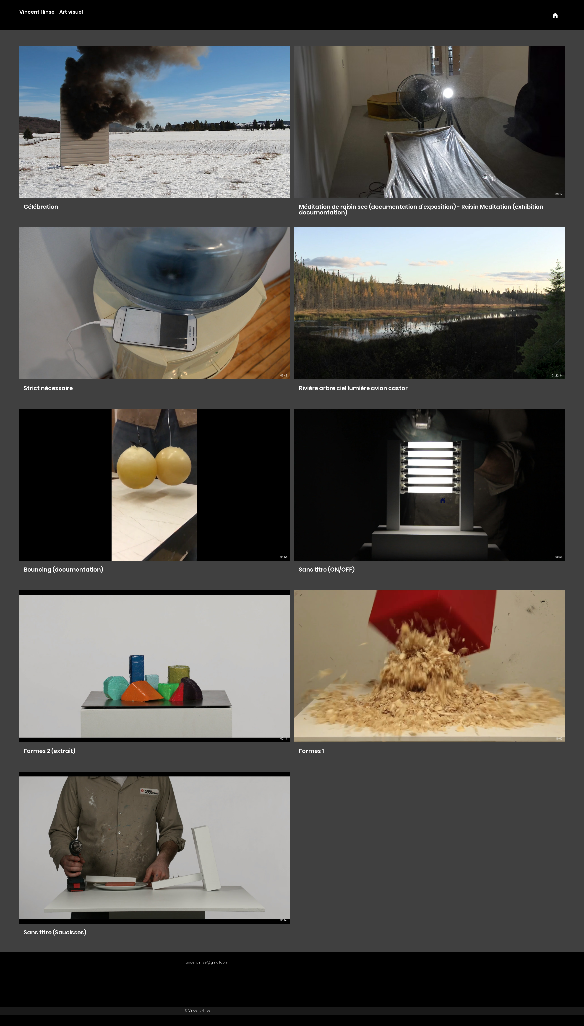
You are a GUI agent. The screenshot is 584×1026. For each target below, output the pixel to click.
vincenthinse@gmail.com (206, 962)
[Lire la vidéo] (154, 122)
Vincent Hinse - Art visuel (50, 11)
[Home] (555, 15)
